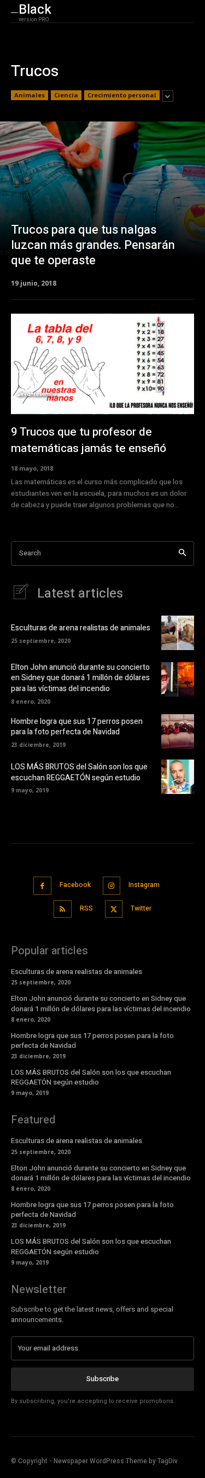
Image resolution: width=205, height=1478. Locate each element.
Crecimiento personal (121, 95)
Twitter (141, 908)
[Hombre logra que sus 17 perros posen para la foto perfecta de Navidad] (177, 731)
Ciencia (66, 95)
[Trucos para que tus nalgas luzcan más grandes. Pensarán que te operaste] (102, 203)
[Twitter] (114, 909)
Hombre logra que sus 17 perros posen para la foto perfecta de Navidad (77, 727)
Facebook (75, 885)
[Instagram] (112, 886)
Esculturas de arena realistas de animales (80, 628)
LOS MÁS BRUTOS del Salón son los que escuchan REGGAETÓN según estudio (79, 772)
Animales (29, 95)
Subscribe (102, 1378)
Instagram (144, 885)
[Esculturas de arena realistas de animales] (177, 633)
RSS (86, 908)
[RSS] (63, 909)
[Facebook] (42, 886)
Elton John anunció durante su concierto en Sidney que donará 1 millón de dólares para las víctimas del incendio (80, 678)
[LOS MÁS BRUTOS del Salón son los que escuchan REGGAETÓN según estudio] (177, 777)
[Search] (182, 553)
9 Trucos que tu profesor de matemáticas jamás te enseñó (88, 440)
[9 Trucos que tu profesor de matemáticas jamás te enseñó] (102, 364)
